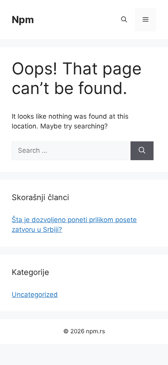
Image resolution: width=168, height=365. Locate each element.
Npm (23, 19)
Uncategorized (35, 294)
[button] (124, 19)
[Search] (142, 150)
